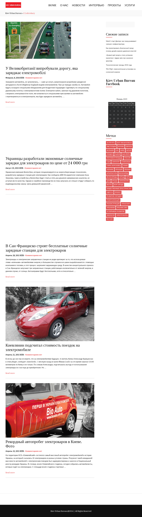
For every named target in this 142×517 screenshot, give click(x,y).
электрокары (122, 215)
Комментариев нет (34, 78)
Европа (129, 146)
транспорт (125, 204)
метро (109, 185)
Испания (110, 150)
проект (118, 192)
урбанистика (122, 208)
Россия (127, 158)
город (121, 177)
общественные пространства (119, 188)
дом (108, 181)
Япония (127, 169)
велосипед (123, 173)
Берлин (121, 146)
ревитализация (113, 200)
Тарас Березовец (114, 165)
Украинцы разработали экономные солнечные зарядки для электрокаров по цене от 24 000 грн (47, 160)
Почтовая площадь (114, 158)
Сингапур (116, 162)
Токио (125, 165)
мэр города (118, 185)
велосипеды (112, 177)
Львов (117, 154)
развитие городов (114, 196)
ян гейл (110, 219)
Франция (118, 169)
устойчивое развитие (116, 211)
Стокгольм (126, 162)
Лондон (110, 154)
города (129, 177)
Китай (128, 150)
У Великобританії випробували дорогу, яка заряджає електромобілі (42, 70)
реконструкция (113, 204)
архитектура (112, 173)
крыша (115, 181)
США (108, 162)
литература (124, 181)
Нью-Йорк (126, 154)
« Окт (114, 126)
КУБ (117, 150)
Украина (110, 169)
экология (111, 215)
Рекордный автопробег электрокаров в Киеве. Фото (44, 444)
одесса (110, 192)
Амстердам (111, 146)
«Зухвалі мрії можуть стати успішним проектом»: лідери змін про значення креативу (119, 58)
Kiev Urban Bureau (13, 13)
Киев (122, 150)
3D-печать (111, 143)
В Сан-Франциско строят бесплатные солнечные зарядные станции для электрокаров (46, 248)
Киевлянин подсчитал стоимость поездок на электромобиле (43, 347)
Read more (10, 102)
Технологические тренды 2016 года (119, 65)
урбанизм (111, 208)
